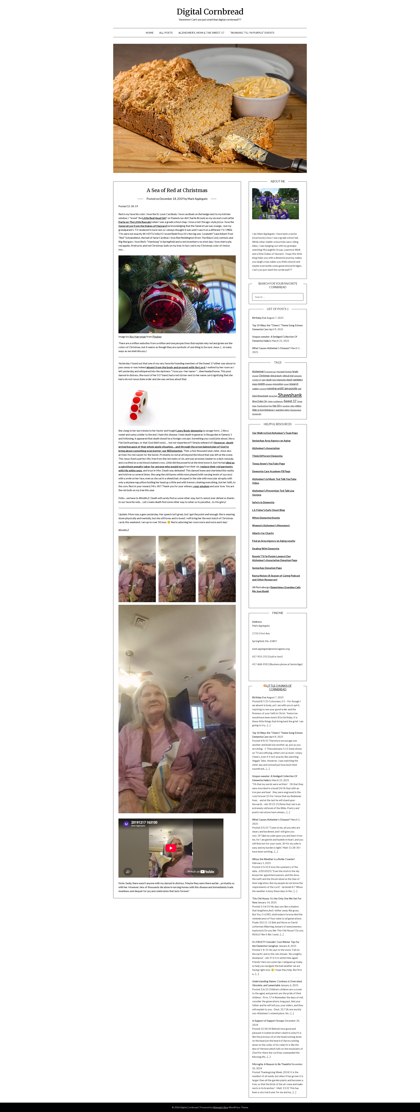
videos (298, 406)
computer (298, 376)
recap (286, 384)
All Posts (166, 32)
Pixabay (157, 336)
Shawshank (290, 395)
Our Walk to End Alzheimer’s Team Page (275, 432)
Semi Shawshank (260, 396)
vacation (286, 406)
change (255, 376)
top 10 (276, 405)
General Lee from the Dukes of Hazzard (142, 225)
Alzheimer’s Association (266, 448)
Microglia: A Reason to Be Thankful (271, 1064)
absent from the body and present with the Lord (175, 367)
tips (270, 406)
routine (255, 388)
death (269, 379)
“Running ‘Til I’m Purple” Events (252, 32)
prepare (269, 384)
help (274, 380)
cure (264, 379)
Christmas (264, 375)
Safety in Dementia (263, 502)
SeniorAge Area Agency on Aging (271, 440)
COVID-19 (256, 380)
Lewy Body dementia (189, 430)
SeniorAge (273, 396)
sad (299, 388)
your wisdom (201, 486)
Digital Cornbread (210, 12)
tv (281, 406)
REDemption (174, 450)
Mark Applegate (198, 198)
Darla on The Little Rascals (134, 221)
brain (295, 371)
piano (255, 384)
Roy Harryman (137, 336)
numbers (298, 379)
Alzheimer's (259, 371)
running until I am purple (282, 388)
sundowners (278, 401)
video (292, 406)
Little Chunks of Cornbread (279, 687)
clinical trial (288, 375)
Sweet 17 (290, 401)
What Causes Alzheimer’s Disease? (271, 348)
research (293, 384)
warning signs (283, 409)
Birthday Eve (259, 317)
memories (281, 379)
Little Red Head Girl (154, 217)
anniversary (271, 372)
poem (261, 383)
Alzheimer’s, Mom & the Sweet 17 (201, 32)
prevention (278, 384)
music (289, 379)
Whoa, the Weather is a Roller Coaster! (273, 859)
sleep (270, 401)
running (262, 389)
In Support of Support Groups (268, 1020)
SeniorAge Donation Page (267, 567)
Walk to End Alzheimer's (263, 410)
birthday (288, 372)
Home (150, 32)
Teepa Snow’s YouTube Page (268, 463)
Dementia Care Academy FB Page (271, 471)
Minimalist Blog (220, 1107)
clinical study (276, 375)
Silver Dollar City (259, 401)
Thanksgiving (262, 406)
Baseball (281, 371)
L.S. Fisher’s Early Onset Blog (268, 510)
